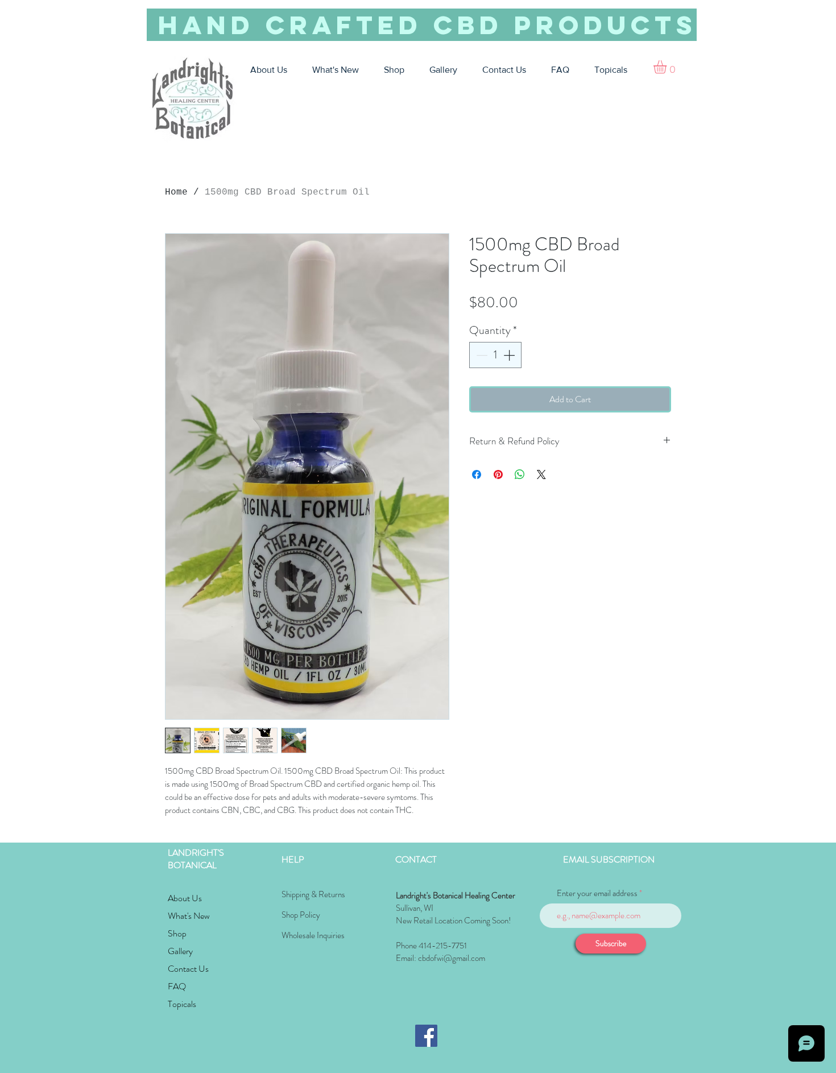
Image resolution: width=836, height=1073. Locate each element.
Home (176, 192)
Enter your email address (597, 893)
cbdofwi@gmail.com (451, 958)
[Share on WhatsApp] (520, 474)
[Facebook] (426, 1036)
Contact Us (188, 968)
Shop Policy (301, 915)
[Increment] (510, 355)
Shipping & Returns (313, 894)
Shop (177, 933)
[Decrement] (480, 355)
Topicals (182, 1003)
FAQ (177, 986)
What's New (189, 915)
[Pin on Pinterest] (498, 474)
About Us (185, 898)
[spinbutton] (495, 355)
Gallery (180, 951)
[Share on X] (541, 474)
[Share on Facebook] (476, 474)
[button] (667, 66)
